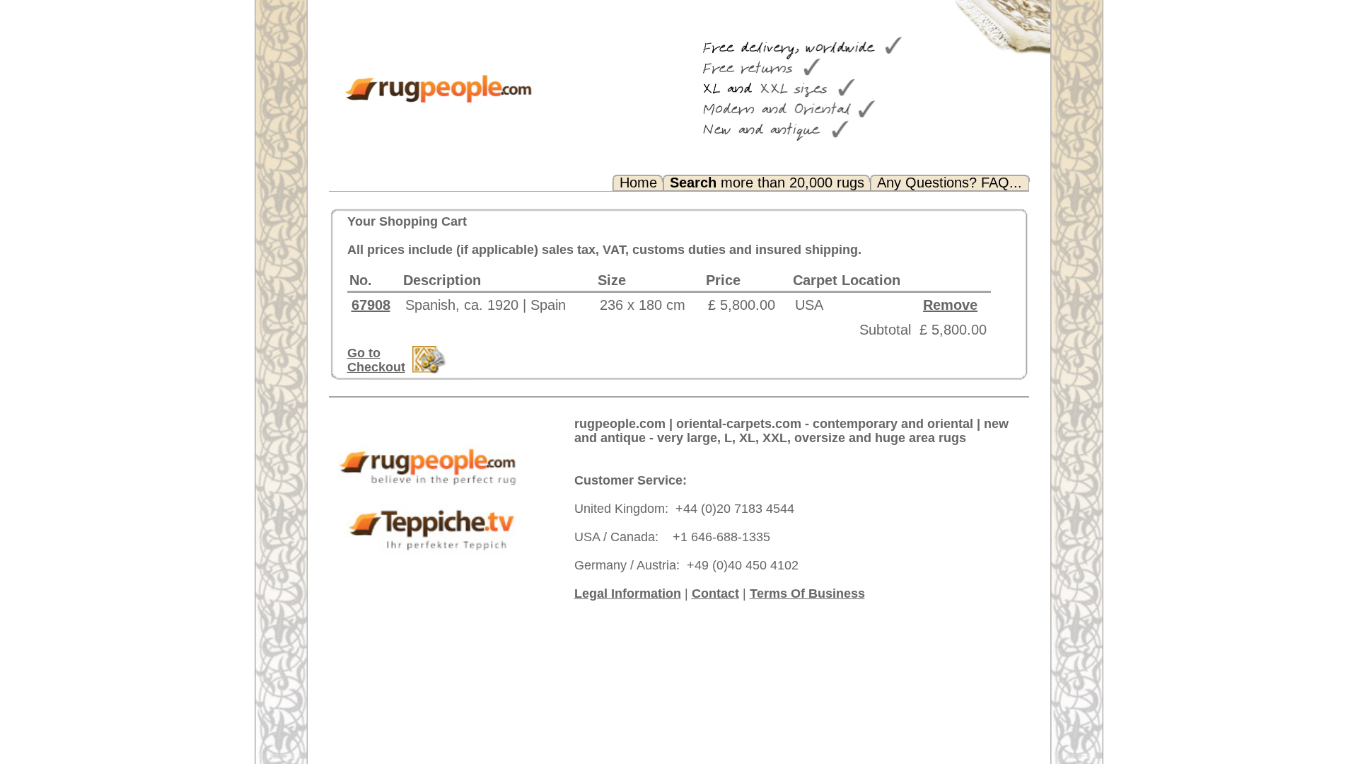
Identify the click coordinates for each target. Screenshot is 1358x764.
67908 (371, 305)
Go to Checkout (376, 360)
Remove (950, 305)
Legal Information (627, 593)
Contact (715, 593)
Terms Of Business (807, 593)
